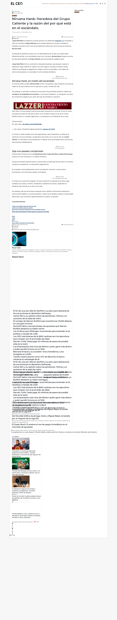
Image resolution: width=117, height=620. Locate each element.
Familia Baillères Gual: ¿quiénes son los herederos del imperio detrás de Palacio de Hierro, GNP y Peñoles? (26, 515)
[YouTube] (12, 528)
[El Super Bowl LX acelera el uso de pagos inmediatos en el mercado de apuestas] (42, 422)
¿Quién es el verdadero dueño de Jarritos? (22, 207)
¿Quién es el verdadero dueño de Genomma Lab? (24, 206)
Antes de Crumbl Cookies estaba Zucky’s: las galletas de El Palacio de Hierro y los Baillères (26, 498)
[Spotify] (12, 531)
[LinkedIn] (15, 38)
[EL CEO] (17, 3)
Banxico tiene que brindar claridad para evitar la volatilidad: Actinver (28, 209)
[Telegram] (17, 38)
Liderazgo (14, 15)
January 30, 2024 (49, 129)
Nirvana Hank (31, 223)
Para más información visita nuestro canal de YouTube (30, 212)
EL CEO (37, 522)
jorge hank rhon (23, 223)
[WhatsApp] (16, 38)
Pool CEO (25, 36)
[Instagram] (12, 530)
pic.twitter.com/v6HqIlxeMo (32, 124)
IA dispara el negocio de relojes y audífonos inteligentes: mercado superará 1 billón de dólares (23, 490)
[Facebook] (12, 38)
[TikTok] (12, 533)
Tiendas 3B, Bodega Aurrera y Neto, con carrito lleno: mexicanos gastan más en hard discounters (26, 472)
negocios (58, 41)
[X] (14, 38)
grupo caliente (15, 223)
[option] (42, 262)
